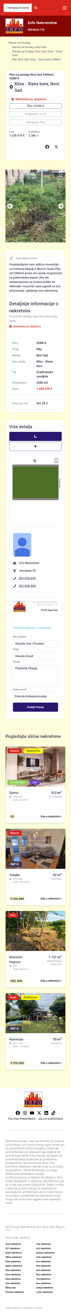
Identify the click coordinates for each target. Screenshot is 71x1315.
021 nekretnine (12, 1248)
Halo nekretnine (44, 1257)
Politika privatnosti (22, 1118)
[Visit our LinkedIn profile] (46, 1113)
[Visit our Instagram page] (25, 1113)
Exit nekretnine (43, 1270)
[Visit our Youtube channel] (32, 1113)
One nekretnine (43, 1283)
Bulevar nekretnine (45, 1253)
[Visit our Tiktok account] (53, 1113)
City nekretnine (43, 1244)
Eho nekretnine (43, 1261)
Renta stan (10, 1287)
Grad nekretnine (13, 1244)
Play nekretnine (13, 1274)
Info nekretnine (43, 1248)
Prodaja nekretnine (14, 1292)
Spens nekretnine (13, 1266)
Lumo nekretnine (44, 1292)
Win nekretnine (43, 1266)
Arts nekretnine (12, 1283)
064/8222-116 (36, 29)
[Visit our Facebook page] (18, 1113)
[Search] (36, 8)
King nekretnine (13, 1279)
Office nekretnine (13, 1257)
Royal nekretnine (13, 1253)
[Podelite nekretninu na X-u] (57, 147)
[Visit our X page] (39, 1113)
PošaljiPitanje (35, 707)
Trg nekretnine (43, 1279)
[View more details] (35, 436)
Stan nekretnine (13, 1270)
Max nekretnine (43, 1274)
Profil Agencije (49, 610)
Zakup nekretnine (44, 1287)
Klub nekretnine (13, 1261)
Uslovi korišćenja (50, 1118)
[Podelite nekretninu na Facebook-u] (48, 147)
